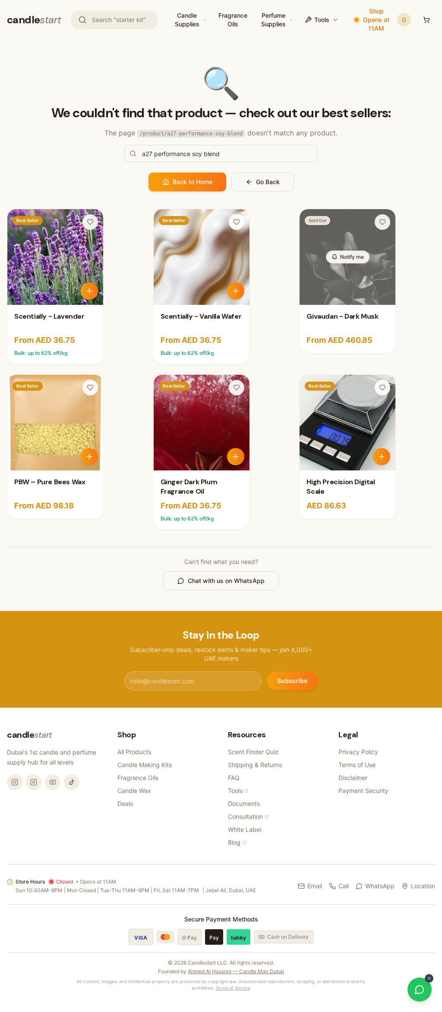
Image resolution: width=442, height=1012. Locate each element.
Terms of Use (357, 764)
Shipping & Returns (255, 764)
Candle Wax (134, 790)
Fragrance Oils (232, 20)
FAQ (234, 777)
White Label (244, 829)
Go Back (268, 181)
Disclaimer (352, 777)
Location (423, 886)
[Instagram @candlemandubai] (14, 782)
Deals (125, 803)
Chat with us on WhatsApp (226, 580)
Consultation (245, 816)
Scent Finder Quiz (253, 751)
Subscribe (292, 680)
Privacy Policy (358, 751)
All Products (134, 751)
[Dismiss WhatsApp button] (429, 978)
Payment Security (363, 790)
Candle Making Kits (144, 764)
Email (314, 886)
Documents (244, 803)
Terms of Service (232, 987)
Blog (234, 842)
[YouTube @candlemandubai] (52, 782)
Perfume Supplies (273, 20)
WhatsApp (380, 886)
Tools (321, 19)
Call (343, 886)
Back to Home (192, 181)
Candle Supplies (187, 20)
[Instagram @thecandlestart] (33, 782)
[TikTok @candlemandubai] (71, 782)
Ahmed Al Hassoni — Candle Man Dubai (236, 971)
